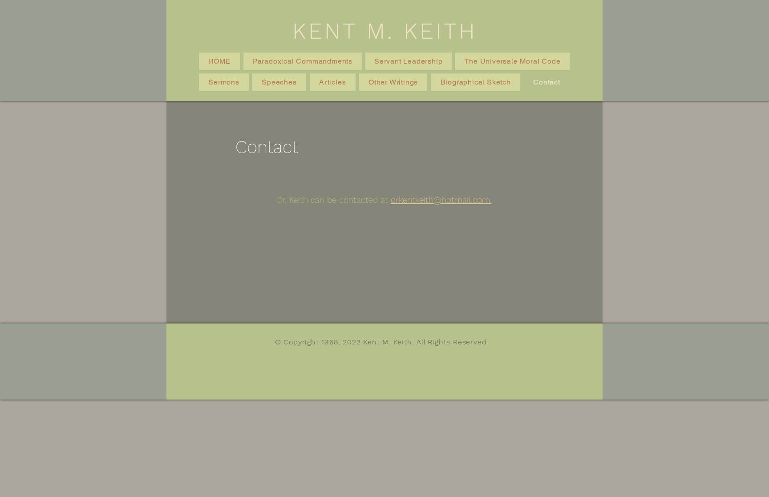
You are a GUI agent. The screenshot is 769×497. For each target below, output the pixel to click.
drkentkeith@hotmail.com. (441, 200)
